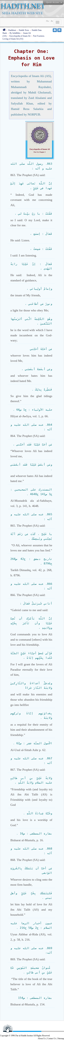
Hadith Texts (24, 30)
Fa (47, 21)
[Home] (4, 30)
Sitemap (61, 1038)
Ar (52, 21)
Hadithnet (12, 30)
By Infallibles (15, 33)
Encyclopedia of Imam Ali (19, 36)
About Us (42, 1038)
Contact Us (51, 1038)
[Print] (55, 30)
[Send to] (59, 30)
